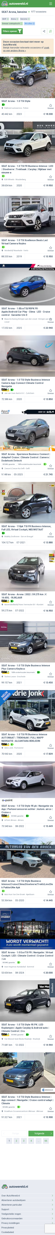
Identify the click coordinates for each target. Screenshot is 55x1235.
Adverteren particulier (11, 1204)
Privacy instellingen (10, 1223)
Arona (12, 11)
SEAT (4, 11)
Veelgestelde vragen (11, 1214)
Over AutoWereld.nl (10, 1195)
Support (5, 1209)
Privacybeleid (7, 1227)
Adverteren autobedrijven (13, 1200)
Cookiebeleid (7, 1232)
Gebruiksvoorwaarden (11, 1218)
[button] (52, 988)
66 (46, 1140)
